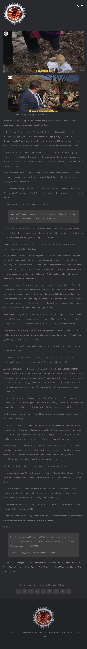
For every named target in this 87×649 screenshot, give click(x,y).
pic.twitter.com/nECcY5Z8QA (27, 546)
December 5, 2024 (47, 553)
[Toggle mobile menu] (82, 6)
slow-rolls (59, 145)
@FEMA (42, 541)
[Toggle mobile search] (78, 6)
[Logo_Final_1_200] (43, 607)
